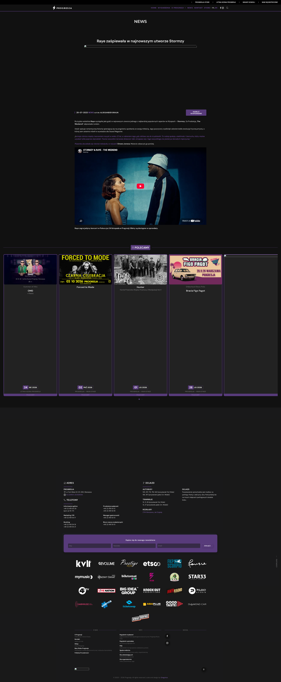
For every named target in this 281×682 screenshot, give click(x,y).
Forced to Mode (195, 287)
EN (216, 8)
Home (153, 8)
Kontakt (198, 8)
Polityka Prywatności (82, 653)
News (190, 8)
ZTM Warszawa (148, 512)
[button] (227, 8)
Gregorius (164, 677)
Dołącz (207, 546)
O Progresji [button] (178, 8)
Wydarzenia (164, 8)
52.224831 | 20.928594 (74, 495)
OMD (140, 290)
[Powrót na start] (62, 8)
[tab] (139, 399)
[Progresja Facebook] (221, 8)
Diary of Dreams (85, 287)
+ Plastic (140, 293)
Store (207, 8)
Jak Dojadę (158, 512)
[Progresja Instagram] (223, 8)
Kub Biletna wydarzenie (196, 112)
